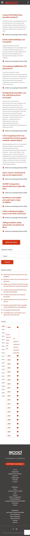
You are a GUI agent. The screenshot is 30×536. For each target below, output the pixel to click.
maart (8, 340)
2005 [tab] (3, 396)
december (16, 353)
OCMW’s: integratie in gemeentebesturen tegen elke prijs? (13, 186)
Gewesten (15, 510)
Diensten (15, 475)
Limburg (15, 520)
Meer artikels (11, 242)
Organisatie (15, 471)
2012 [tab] (3, 373)
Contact (15, 481)
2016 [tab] (3, 359)
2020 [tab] (3, 346)
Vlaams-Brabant (15, 518)
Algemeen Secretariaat (15, 473)
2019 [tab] (3, 349)
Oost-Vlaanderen (15, 514)
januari (8, 334)
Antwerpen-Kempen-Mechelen (15, 512)
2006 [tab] (3, 393)
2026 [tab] (3, 326)
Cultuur (15, 505)
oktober (15, 347)
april (7, 343)
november (16, 350)
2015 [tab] (3, 363)
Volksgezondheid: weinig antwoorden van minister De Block (13, 225)
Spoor (15, 489)
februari (8, 337)
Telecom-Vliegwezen (15, 497)
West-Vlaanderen (15, 516)
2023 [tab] (3, 336)
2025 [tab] (3, 329)
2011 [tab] (3, 376)
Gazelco (15, 495)
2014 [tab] (3, 366)
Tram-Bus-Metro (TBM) (15, 491)
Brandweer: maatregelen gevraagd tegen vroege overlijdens (11, 200)
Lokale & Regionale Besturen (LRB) (15, 501)
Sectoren (15, 487)
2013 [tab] (3, 369)
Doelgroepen (15, 477)
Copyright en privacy (15, 464)
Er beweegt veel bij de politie (11, 310)
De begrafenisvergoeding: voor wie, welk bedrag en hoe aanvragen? (14, 95)
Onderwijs (15, 503)
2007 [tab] (3, 389)
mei (7, 346)
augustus (15, 341)
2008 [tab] (3, 386)
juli (14, 338)
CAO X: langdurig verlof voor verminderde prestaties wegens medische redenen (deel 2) (14, 138)
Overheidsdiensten (15, 499)
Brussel (15, 522)
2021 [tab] (3, 343)
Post (15, 493)
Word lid (15, 479)
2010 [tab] (3, 379)
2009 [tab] (3, 383)
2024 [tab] (3, 333)
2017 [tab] (3, 356)
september (16, 344)
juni (7, 348)
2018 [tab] (3, 353)
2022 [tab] (3, 339)
